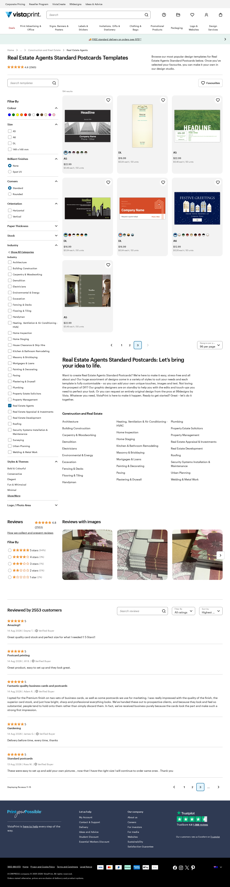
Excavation (69, 461)
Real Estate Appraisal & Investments (194, 441)
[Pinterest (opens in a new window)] (193, 868)
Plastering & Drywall (129, 479)
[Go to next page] (219, 787)
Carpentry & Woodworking (79, 435)
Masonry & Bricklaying (130, 452)
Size (10, 124)
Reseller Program (38, 4)
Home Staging (126, 439)
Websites (133, 836)
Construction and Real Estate (44, 50)
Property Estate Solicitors (187, 428)
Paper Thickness (17, 226)
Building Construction (76, 428)
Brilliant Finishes (17, 158)
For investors (135, 827)
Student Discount (88, 836)
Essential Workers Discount (94, 841)
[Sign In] (206, 15)
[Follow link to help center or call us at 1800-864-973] (164, 15)
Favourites (213, 82)
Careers (132, 822)
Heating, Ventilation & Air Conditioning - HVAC (142, 423)
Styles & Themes (17, 461)
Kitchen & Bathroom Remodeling (137, 445)
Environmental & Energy (77, 455)
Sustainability (135, 841)
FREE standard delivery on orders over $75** (116, 39)
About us (133, 817)
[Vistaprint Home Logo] (23, 15)
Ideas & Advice (94, 4)
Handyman (69, 482)
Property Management (185, 435)
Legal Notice (86, 866)
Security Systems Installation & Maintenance (190, 463)
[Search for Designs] (54, 83)
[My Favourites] (192, 15)
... (21, 50)
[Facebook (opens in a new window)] (175, 868)
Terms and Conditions (67, 866)
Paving (121, 472)
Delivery (83, 827)
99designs (75, 4)
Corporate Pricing (15, 4)
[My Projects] (178, 15)
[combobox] (96, 15)
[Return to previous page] (174, 787)
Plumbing (177, 421)
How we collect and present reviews (30, 532)
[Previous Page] (111, 345)
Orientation (14, 203)
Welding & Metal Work (185, 479)
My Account (85, 817)
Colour (11, 108)
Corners (12, 181)
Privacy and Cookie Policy (42, 866)
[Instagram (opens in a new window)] (181, 868)
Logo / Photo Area (19, 505)
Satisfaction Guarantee (141, 846)
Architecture (70, 421)
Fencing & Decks (72, 468)
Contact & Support (89, 822)
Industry (12, 245)
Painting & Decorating (130, 465)
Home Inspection (127, 432)
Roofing (176, 455)
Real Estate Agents (77, 50)
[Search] (146, 14)
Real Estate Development (187, 448)
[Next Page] (148, 345)
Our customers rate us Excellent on (198, 837)
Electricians (69, 448)
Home (10, 50)
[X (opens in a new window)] (187, 868)
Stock (11, 235)
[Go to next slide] (225, 39)
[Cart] (221, 15)
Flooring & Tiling (72, 475)
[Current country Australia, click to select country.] (218, 867)
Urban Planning (180, 472)
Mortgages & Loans (129, 459)
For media (133, 831)
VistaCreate (58, 4)
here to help (30, 826)
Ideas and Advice (88, 831)
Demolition (69, 441)
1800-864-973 (14, 866)
